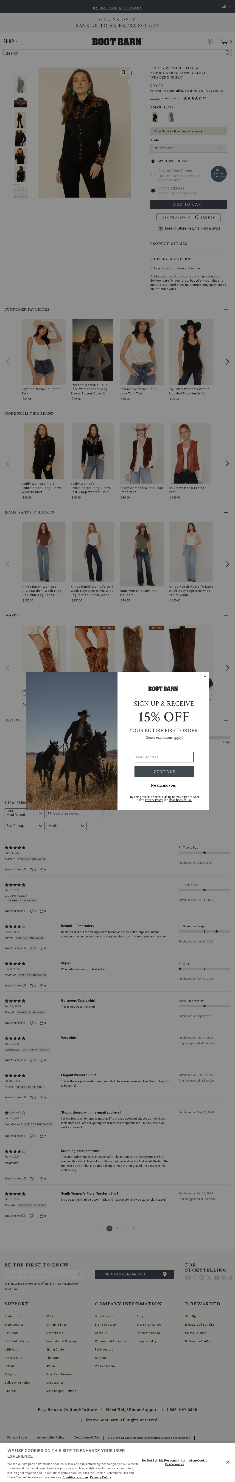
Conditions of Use (75, 1477)
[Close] (228, 1462)
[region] (117, 1462)
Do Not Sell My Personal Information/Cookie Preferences (174, 1462)
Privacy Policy (100, 1477)
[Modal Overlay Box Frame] (117, 741)
